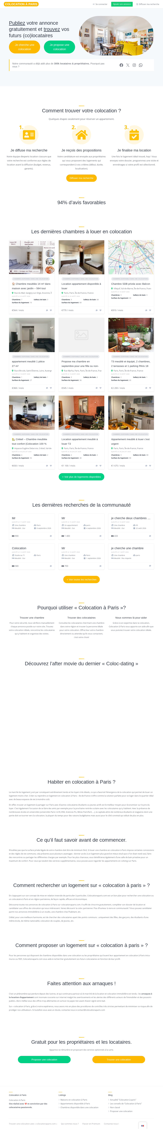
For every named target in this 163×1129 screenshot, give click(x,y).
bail (103, 1001)
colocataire (17, 899)
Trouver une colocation (119, 1059)
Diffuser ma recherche (81, 178)
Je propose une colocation (59, 47)
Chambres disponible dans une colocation (30, 279)
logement (127, 156)
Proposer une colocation (44, 1059)
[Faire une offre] (51, 536)
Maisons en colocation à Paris (73, 1099)
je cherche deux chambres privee (133, 518)
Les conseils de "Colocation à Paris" (126, 1103)
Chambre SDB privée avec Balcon (130, 283)
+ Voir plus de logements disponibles (81, 477)
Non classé (115, 1107)
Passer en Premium (91, 1123)
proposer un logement (62, 945)
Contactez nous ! (111, 1123)
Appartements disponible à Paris (75, 1103)
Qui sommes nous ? (70, 1123)
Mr (13, 518)
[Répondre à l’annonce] (47, 310)
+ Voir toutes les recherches (81, 579)
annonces (33, 904)
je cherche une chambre (127, 548)
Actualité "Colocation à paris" (123, 1099)
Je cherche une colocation (24, 47)
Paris (66, 293)
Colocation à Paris (99, 607)
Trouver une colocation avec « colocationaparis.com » (33, 1123)
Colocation (19, 548)
